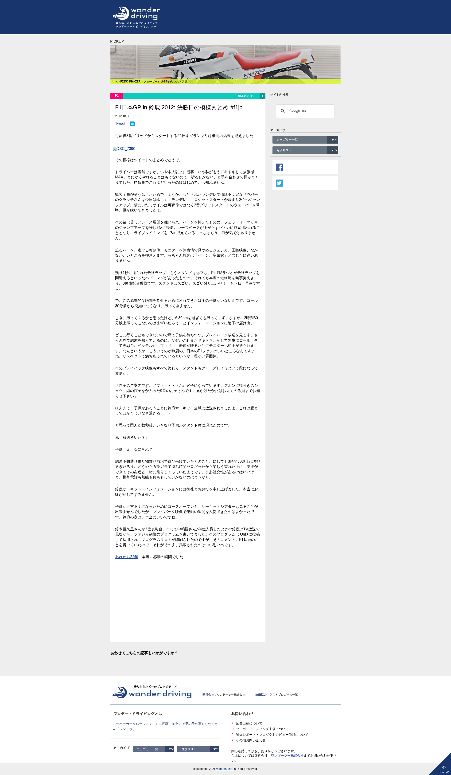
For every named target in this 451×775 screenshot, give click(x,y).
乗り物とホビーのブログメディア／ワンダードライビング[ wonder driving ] (150, 691)
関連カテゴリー (251, 96)
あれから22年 (126, 557)
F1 (117, 95)
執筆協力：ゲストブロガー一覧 (276, 694)
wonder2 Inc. (224, 769)
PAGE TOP (440, 764)
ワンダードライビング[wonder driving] (135, 13)
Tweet (120, 123)
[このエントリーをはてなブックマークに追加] (132, 124)
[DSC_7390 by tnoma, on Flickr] (125, 148)
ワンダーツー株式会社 (287, 755)
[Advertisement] (255, 17)
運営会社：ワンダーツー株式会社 (223, 694)
